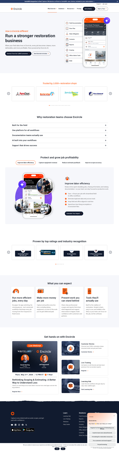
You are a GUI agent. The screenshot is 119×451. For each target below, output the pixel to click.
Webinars (65, 421)
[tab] (26, 162)
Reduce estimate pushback (71, 162)
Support (98, 4)
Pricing (79, 8)
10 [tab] (62, 105)
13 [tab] (66, 105)
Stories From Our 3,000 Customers (17, 53)
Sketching (82, 421)
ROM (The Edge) (83, 435)
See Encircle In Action (40, 53)
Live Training (86, 363)
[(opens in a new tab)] (16, 430)
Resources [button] (70, 8)
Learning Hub (86, 381)
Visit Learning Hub (86, 389)
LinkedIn (15, 425)
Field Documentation (85, 416)
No (63, 448)
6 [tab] (56, 105)
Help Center (66, 424)
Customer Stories (87, 344)
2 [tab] (50, 105)
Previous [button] (8, 93)
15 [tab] (69, 105)
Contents (81, 432)
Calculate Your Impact (73, 213)
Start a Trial (101, 9)
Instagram (19, 425)
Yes (57, 448)
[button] (117, 1)
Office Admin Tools (84, 430)
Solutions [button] (61, 8)
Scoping (81, 424)
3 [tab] (52, 105)
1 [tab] (49, 105)
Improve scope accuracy (93, 162)
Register (84, 370)
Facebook (23, 425)
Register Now (18, 391)
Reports (81, 419)
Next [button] (110, 93)
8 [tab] (59, 105)
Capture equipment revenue (48, 162)
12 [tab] (65, 105)
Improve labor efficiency (26, 162)
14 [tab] (68, 105)
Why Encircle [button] (51, 8)
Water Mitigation (83, 427)
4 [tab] (53, 105)
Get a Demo (88, 9)
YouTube (12, 425)
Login (105, 4)
